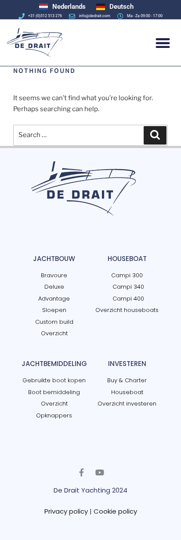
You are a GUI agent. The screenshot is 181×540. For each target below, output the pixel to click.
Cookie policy (115, 511)
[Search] (155, 135)
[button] (163, 42)
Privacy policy (66, 511)
